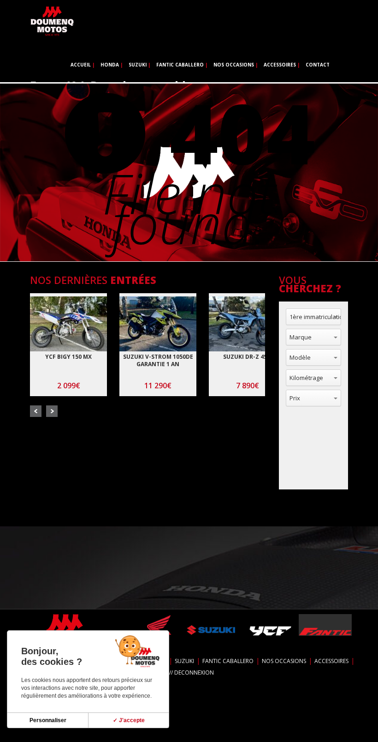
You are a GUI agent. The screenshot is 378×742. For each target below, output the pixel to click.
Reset (321, 468)
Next (52, 411)
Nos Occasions (233, 64)
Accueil (81, 64)
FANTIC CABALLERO (180, 64)
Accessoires (280, 64)
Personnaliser (48, 720)
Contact (318, 64)
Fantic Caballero (228, 661)
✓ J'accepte (129, 720)
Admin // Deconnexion (182, 672)
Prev (35, 411)
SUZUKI (138, 64)
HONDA (109, 64)
